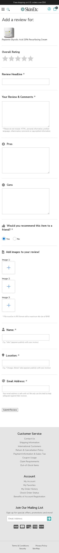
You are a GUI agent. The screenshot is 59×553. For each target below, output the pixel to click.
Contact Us (29, 438)
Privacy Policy (41, 545)
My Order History (29, 489)
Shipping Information (29, 442)
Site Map (36, 548)
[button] (5, 58)
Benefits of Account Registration (29, 496)
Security (22, 548)
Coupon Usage (29, 457)
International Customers (29, 446)
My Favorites (29, 485)
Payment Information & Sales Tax (29, 453)
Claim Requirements (29, 461)
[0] (54, 9)
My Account (29, 481)
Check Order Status (29, 492)
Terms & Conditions (20, 545)
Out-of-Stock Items (29, 465)
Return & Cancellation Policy (29, 450)
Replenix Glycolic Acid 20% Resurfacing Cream (24, 39)
